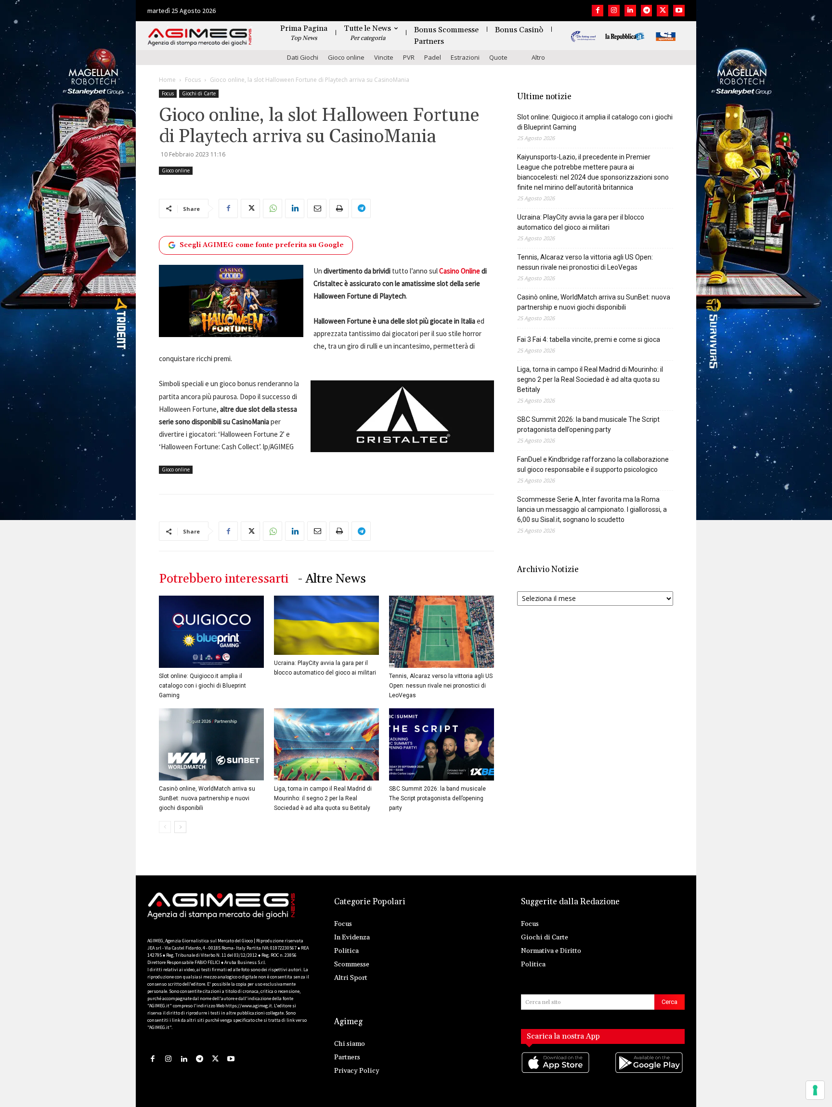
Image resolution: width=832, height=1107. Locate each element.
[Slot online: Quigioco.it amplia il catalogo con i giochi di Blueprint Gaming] (211, 632)
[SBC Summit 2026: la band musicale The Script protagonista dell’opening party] (441, 744)
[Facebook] (597, 10)
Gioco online (346, 57)
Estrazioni (465, 57)
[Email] (316, 208)
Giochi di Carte (199, 93)
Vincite (383, 57)
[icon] (556, 1072)
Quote (498, 57)
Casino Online (459, 270)
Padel (432, 57)
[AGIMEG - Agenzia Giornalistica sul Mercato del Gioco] (199, 37)
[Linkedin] (630, 10)
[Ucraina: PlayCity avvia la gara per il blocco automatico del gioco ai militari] (326, 625)
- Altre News (332, 579)
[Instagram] (614, 10)
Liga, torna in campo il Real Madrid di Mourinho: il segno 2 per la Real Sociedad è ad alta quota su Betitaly (323, 798)
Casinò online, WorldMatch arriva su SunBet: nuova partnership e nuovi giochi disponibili (207, 798)
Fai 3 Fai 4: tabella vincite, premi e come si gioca (588, 339)
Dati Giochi (302, 57)
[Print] (339, 208)
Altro (538, 57)
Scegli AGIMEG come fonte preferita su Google (262, 245)
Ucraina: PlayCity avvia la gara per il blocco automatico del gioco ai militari (580, 222)
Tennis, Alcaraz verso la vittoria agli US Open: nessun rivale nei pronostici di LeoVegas (441, 686)
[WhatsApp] (272, 208)
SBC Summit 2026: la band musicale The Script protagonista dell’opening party (437, 798)
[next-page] (180, 827)
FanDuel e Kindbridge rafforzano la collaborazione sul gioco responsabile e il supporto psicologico (593, 464)
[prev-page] (165, 827)
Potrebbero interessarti (223, 579)
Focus (193, 80)
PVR (409, 57)
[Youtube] (679, 10)
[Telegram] (646, 10)
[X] (662, 10)
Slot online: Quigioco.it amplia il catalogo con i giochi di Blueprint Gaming (202, 686)
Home (167, 80)
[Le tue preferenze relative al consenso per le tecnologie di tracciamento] (815, 1090)
